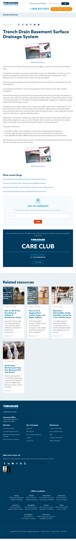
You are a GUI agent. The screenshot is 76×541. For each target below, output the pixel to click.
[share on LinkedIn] (26, 24)
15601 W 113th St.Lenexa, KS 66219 (61, 497)
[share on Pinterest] (30, 24)
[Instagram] (16, 463)
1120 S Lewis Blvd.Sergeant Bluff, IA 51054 (15, 507)
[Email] (34, 24)
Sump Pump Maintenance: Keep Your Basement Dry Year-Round (24, 191)
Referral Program (55, 441)
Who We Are (30, 431)
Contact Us (29, 441)
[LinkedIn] (8, 463)
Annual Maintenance (56, 431)
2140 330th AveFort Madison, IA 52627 (28, 516)
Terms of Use (55, 531)
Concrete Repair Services (10, 431)
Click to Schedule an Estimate (61, 9)
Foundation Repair (8, 428)
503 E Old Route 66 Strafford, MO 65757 (31, 507)
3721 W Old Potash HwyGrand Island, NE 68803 (46, 497)
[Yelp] (25, 463)
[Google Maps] (20, 463)
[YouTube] (12, 463)
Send (38, 221)
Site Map (64, 531)
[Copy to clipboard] (38, 24)
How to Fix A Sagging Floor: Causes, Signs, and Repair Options (24, 183)
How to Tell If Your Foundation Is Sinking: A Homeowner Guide (24, 179)
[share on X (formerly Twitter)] (22, 24)
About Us (29, 428)
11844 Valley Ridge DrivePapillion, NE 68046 (16, 497)
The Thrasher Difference (33, 434)
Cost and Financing (56, 428)
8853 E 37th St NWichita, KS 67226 (31, 497)
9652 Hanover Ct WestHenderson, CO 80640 (46, 507)
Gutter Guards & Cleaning (11, 439)
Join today (38, 262)
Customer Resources (56, 437)
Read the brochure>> (38, 62)
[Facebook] (4, 463)
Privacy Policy (45, 531)
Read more (8, 336)
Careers (28, 437)
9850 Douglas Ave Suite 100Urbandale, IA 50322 (46, 516)
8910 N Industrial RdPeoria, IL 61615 (61, 507)
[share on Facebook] (18, 24)
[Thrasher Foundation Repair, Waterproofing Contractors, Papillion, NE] (6, 472)
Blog (51, 434)
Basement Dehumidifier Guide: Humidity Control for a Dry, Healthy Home (28, 187)
